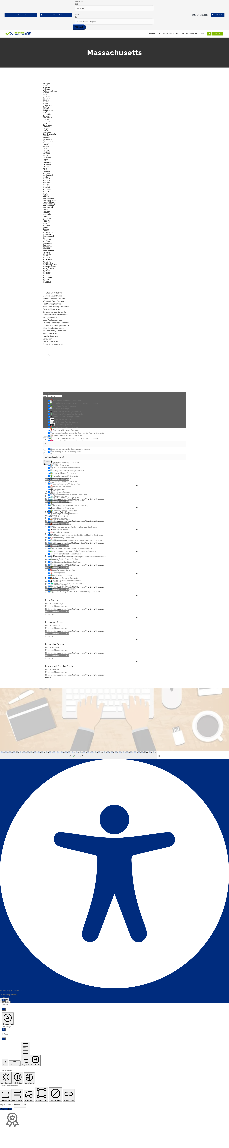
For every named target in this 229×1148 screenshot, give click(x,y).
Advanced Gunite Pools (59, 666)
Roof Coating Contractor (53, 304)
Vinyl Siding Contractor (52, 296)
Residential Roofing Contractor (56, 306)
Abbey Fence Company (59, 556)
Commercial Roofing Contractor (56, 325)
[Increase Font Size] (4, 1000)
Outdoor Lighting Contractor (55, 312)
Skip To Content (7, 1104)
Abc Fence (51, 578)
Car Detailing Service (63, 424)
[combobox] (78, 755)
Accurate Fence (54, 644)
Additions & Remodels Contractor (67, 400)
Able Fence (52, 600)
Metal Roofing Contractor (53, 328)
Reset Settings (6, 1109)
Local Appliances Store (52, 320)
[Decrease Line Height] (4, 1038)
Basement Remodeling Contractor (67, 411)
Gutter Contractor (50, 341)
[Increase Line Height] (4, 1029)
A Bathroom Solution (57, 512)
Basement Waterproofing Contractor (68, 414)
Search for (79, 1)
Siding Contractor (50, 317)
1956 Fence (52, 490)
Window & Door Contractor (54, 301)
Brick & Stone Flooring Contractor (67, 422)
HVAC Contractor (50, 333)
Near (77, 14)
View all (48, 677)
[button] (159, 756)
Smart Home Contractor (53, 344)
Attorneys (65, 408)
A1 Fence (50, 534)
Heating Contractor (51, 336)
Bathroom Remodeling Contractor (67, 416)
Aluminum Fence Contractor (55, 298)
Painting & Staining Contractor (55, 322)
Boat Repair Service (62, 419)
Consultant (47, 339)
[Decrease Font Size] (4, 1009)
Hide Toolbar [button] (5, 1002)
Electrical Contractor (51, 309)
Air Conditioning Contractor (54, 330)
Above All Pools (54, 622)
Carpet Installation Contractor (55, 314)
